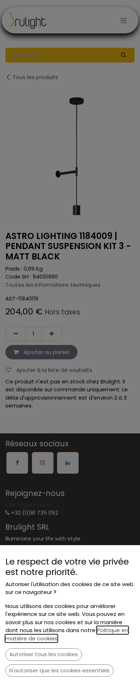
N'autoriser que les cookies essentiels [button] (59, 670)
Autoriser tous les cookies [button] (43, 654)
